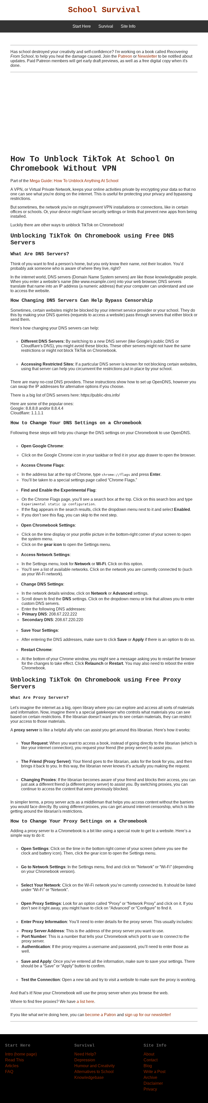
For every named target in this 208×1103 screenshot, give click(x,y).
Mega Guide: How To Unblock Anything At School (74, 181)
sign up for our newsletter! (148, 1015)
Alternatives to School (94, 1071)
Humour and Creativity (94, 1066)
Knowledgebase (89, 1077)
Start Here (82, 26)
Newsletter (147, 56)
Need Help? (85, 1054)
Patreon (125, 56)
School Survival (104, 10)
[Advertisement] (104, 113)
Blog (148, 1066)
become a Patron (100, 1015)
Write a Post (154, 1071)
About (149, 1054)
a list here (85, 1001)
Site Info (128, 26)
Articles (12, 1066)
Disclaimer (153, 1083)
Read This (14, 1060)
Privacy (150, 1089)
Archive (150, 1077)
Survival (105, 26)
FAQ (9, 1071)
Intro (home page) (21, 1054)
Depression (84, 1060)
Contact (151, 1060)
